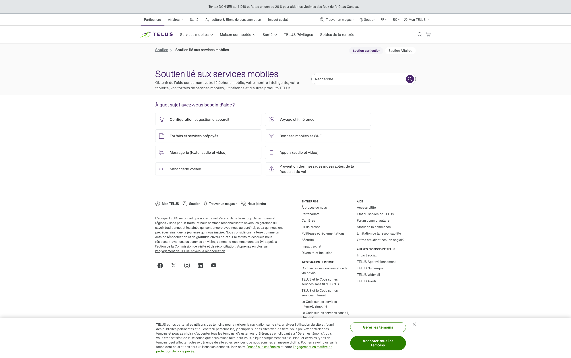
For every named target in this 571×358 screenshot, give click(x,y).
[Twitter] (175, 265)
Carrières (308, 220)
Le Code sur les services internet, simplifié (319, 304)
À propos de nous (314, 207)
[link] (161, 49)
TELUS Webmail (368, 274)
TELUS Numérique (370, 268)
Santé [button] (268, 34)
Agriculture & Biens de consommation (233, 19)
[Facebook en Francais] (162, 265)
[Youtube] (215, 265)
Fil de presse (311, 227)
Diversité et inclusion (317, 252)
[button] (420, 34)
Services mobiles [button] (194, 34)
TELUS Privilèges (298, 34)
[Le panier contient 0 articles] (428, 34)
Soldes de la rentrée (337, 34)
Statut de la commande (374, 227)
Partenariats (310, 214)
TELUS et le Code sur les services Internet (320, 293)
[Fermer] (414, 324)
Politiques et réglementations (323, 233)
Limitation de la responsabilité (379, 233)
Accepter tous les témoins (378, 343)
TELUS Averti (366, 281)
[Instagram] (188, 265)
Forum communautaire (373, 220)
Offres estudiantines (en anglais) (381, 239)
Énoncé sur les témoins (263, 347)
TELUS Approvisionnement (376, 261)
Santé (194, 19)
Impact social (278, 19)
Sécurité (308, 239)
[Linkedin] (202, 265)
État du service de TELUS (375, 214)
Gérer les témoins (378, 327)
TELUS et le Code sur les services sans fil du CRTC (320, 281)
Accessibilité (366, 207)
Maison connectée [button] (235, 34)
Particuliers (152, 19)
